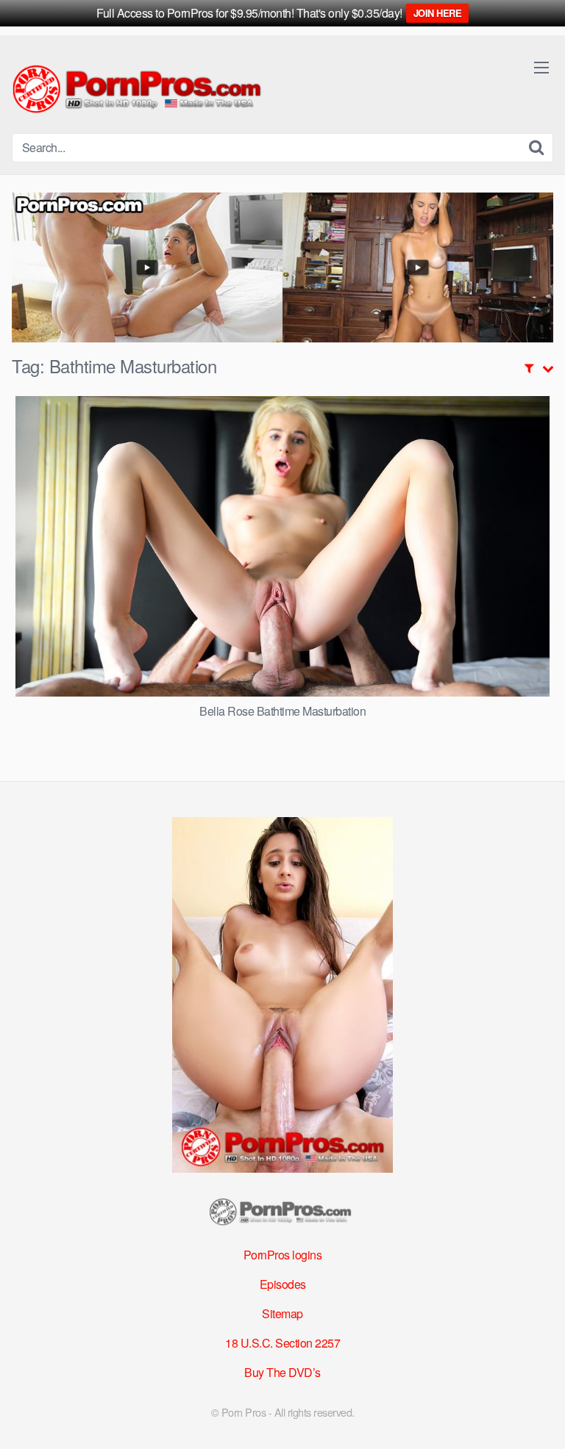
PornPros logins (283, 1254)
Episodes (283, 1284)
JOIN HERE (437, 13)
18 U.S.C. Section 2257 (282, 1342)
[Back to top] (539, 1416)
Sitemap (282, 1313)
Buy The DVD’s (282, 1372)
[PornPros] (140, 90)
